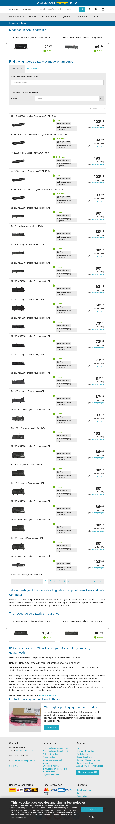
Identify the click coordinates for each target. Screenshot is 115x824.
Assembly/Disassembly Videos (89, 766)
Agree (92, 809)
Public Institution (83, 754)
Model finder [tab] (17, 69)
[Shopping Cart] (103, 9)
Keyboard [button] (65, 16)
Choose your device (17, 23)
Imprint (46, 763)
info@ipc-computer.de (24, 761)
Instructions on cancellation (55, 769)
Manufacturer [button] (16, 16)
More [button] (93, 16)
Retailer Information (85, 751)
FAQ (78, 748)
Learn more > (51, 727)
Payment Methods (51, 775)
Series (14, 99)
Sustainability (82, 796)
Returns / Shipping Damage (88, 760)
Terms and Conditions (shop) (55, 751)
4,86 (55, 3)
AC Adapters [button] (48, 16)
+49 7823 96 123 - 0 (25, 750)
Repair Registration (84, 757)
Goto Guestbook (83, 790)
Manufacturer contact (52, 760)
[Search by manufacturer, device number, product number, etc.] (82, 9)
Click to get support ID (87, 772)
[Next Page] (94, 581)
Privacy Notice (49, 757)
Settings (92, 817)
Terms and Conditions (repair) (56, 748)
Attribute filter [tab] (33, 69)
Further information (19, 817)
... (69, 581)
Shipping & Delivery (51, 766)
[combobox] (69, 98)
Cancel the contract (84, 763)
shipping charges (98, 128)
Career (79, 793)
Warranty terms (49, 772)
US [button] (95, 9)
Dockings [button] (80, 16)
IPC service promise (47, 695)
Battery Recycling (50, 754)
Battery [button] (32, 16)
